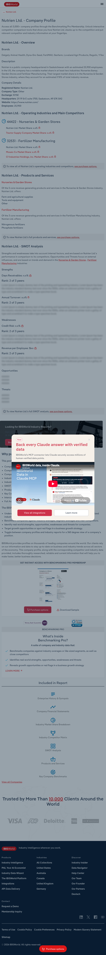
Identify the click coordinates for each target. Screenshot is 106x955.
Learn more (71, 512)
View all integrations (34, 512)
